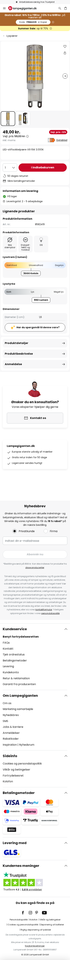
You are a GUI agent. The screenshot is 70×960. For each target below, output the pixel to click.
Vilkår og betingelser (16, 770)
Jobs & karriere (13, 727)
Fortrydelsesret (13, 776)
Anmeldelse (13, 364)
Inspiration (10, 745)
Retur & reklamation (16, 678)
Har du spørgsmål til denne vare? (37, 327)
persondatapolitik (50, 613)
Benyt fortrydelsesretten (21, 637)
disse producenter (34, 567)
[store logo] (24, 8)
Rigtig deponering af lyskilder (36, 929)
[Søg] (60, 8)
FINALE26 (33, 22)
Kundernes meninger (21, 865)
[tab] (35, 657)
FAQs (6, 643)
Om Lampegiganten (20, 695)
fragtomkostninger (35, 945)
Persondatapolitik (19, 919)
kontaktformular (44, 609)
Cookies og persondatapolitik (22, 764)
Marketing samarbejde (18, 709)
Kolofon (8, 781)
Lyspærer (12, 36)
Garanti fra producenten (19, 684)
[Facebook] (25, 912)
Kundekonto (11, 672)
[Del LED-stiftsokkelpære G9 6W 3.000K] (64, 52)
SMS (5, 721)
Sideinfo (10, 756)
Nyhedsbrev (11, 715)
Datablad (61, 140)
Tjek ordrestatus (14, 654)
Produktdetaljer (16, 343)
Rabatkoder (11, 739)
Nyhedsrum (26, 745)
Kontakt (8, 649)
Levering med (15, 842)
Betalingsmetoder (15, 660)
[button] (8, 118)
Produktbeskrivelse (19, 354)
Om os (7, 703)
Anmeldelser (11, 733)
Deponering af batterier (52, 924)
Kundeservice (15, 629)
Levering (8, 666)
